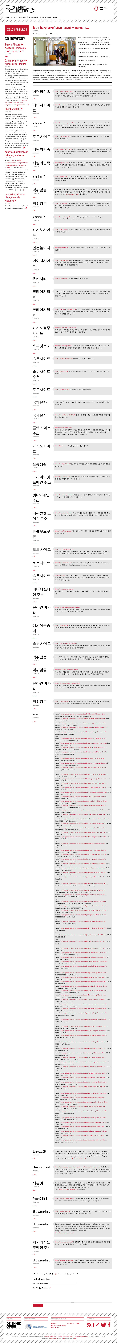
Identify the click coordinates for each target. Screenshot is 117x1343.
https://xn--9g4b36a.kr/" (62, 464)
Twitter (103, 1324)
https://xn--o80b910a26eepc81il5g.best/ (67, 607)
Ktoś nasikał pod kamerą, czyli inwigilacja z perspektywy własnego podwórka (16, 102)
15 (65, 1273)
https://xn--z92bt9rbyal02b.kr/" (65, 415)
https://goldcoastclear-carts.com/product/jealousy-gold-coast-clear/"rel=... (83, 941)
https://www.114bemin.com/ (64, 91)
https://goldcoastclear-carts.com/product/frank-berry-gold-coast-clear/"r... (83, 850)
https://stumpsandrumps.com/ (64, 1233)
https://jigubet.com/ (61, 446)
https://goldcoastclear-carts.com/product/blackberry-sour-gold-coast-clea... (84, 743)
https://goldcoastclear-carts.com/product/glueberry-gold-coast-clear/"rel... (83, 877)
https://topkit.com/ (61, 229)
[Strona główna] (20, 9)
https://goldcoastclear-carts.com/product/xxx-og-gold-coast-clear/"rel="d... (84, 1122)
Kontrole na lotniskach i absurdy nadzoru (16, 153)
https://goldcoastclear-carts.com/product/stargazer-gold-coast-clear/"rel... (83, 1077)
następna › (74, 1272)
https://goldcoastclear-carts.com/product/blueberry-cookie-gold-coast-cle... (84, 774)
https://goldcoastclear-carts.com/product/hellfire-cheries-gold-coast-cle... (83, 921)
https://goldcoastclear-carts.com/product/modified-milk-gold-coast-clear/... (84, 986)
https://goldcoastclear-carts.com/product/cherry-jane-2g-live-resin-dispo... (83, 810)
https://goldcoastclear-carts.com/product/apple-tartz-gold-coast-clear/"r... (83, 718)
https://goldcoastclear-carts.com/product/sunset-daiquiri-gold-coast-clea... (83, 1082)
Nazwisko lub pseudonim (40, 1283)
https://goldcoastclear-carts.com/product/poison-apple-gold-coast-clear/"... (84, 1013)
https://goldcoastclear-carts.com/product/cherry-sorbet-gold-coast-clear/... (83, 814)
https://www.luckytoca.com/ (64, 1242)
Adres (34, 98)
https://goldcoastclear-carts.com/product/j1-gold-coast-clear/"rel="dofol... (83, 935)
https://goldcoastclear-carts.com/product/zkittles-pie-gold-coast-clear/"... (83, 1135)
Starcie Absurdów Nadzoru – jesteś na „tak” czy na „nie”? (15, 48)
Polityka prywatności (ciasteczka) (58, 1326)
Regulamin (22, 17)
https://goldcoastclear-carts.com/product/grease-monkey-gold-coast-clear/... (84, 910)
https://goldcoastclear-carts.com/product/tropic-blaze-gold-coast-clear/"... (83, 1097)
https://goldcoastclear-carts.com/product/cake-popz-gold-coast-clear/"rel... (84, 792)
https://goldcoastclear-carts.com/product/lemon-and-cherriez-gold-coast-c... (84, 953)
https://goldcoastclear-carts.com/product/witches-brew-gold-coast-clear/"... (84, 1118)
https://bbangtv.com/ (61, 625)
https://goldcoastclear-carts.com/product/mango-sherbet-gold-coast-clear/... (84, 973)
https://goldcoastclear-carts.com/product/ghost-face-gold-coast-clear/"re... (83, 872)
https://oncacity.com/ (61, 278)
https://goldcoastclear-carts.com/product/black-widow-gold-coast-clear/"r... (84, 738)
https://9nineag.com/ (61, 371)
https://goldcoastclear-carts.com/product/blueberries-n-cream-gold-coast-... (84, 763)
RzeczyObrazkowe (54, 1338)
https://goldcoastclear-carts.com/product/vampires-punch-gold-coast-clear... (84, 1102)
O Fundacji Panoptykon (48, 17)
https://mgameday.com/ (62, 389)
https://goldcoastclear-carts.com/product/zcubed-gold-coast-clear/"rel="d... (84, 1131)
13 (58, 1273)
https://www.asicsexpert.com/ (64, 217)
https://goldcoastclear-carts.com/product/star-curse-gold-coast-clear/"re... (83, 1066)
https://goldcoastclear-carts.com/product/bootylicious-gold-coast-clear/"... (84, 783)
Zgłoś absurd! (17, 30)
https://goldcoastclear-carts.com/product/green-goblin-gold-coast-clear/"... (84, 915)
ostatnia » (78, 1272)
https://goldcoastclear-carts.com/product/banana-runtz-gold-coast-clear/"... (84, 732)
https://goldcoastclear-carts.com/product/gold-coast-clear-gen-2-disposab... (84, 901)
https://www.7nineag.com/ (63, 531)
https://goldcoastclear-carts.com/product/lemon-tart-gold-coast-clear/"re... (83, 957)
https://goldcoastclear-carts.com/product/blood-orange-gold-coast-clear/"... (84, 747)
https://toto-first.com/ (61, 105)
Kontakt (54, 1323)
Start (7, 17)
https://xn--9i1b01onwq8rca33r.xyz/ (66, 669)
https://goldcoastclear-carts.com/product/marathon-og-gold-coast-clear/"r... (84, 977)
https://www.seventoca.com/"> (68, 1189)
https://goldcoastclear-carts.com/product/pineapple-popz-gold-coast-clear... (84, 1008)
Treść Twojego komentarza (42, 1288)
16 (68, 1273)
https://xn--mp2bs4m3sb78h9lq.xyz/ (66, 643)
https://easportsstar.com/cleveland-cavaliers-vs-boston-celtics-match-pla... (78, 1167)
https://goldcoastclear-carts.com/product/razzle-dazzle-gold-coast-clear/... (83, 1042)
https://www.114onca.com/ (63, 149)
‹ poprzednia (38, 1272)
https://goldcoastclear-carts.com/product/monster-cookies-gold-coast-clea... (84, 990)
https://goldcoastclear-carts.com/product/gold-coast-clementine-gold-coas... (84, 906)
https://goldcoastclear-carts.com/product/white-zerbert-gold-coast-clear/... (83, 1106)
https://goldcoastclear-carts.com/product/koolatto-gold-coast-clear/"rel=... (83, 948)
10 (50, 1273)
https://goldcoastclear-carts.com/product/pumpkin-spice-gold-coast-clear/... (84, 1026)
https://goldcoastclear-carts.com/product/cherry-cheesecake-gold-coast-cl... (84, 805)
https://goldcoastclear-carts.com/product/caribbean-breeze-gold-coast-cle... (84, 796)
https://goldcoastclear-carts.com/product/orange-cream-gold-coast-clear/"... (84, 1004)
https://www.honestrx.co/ (63, 1211)
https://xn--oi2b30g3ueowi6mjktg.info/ (67, 683)
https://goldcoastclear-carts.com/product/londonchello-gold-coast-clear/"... (84, 966)
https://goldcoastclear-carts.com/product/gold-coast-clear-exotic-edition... (83, 895)
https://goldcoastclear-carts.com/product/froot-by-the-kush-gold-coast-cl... (84, 854)
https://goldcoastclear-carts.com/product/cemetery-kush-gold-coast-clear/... (84, 801)
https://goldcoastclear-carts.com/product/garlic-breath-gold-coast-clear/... (83, 863)
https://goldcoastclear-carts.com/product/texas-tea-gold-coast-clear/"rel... (83, 1086)
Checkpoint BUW (14, 109)
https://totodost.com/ (61, 247)
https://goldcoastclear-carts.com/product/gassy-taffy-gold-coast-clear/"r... (83, 868)
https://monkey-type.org (78, 1158)
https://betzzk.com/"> (72, 194)
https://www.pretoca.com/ (63, 477)
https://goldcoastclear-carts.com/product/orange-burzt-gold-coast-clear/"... (84, 999)
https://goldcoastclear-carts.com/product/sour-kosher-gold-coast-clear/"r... (83, 1057)
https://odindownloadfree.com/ (64, 1198)
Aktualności (33, 17)
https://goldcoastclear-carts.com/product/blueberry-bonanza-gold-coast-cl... (84, 767)
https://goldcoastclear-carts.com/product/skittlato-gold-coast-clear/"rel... (83, 1053)
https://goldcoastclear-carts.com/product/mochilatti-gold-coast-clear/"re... (83, 981)
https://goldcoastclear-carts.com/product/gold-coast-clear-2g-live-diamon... (84, 883)
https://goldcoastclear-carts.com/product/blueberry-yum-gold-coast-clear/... (84, 779)
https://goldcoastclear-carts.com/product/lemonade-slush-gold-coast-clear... (84, 961)
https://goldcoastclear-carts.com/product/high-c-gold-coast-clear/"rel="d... (83, 928)
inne (34, 84)
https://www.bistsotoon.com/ (64, 563)
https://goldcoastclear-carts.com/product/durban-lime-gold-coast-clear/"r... (84, 837)
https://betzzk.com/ (61, 203)
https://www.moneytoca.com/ (64, 589)
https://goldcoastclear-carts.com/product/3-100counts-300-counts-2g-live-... (84, 714)
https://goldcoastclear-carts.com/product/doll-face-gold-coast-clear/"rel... (83, 832)
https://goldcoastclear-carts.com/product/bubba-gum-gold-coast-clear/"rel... (84, 787)
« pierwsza (35, 1272)
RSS (89, 1324)
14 (61, 1273)
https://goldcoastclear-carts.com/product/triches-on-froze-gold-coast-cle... (83, 1093)
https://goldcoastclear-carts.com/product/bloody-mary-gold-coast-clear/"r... (84, 752)
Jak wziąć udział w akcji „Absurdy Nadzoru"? (15, 197)
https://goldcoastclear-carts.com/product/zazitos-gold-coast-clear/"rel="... (83, 1126)
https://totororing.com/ (62, 260)
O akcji (13, 17)
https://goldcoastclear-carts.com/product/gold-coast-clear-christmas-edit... (83, 890)
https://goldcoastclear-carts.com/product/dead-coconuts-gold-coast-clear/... (84, 828)
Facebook (109, 1324)
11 (52, 1273)
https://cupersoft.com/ (62, 163)
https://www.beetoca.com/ (63, 513)
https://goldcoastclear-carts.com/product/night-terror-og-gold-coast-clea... (83, 995)
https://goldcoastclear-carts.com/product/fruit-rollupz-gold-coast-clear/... (83, 859)
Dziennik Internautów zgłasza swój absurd (16, 62)
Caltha (63, 1338)
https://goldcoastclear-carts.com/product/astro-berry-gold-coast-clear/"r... (83, 723)
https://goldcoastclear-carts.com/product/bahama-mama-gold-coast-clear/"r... (84, 727)
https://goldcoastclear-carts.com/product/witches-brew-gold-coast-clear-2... (84, 1111)
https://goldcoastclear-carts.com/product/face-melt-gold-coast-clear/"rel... (83, 843)
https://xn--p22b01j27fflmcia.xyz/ (65, 327)
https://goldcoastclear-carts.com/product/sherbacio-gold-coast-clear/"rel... (83, 1048)
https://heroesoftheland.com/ (64, 358)
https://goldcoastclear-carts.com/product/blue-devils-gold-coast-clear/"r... (83, 758)
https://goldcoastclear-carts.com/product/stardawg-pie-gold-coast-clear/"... (84, 1073)
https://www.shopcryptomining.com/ (66, 123)
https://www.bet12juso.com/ (64, 495)
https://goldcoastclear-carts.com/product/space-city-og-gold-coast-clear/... (83, 1062)
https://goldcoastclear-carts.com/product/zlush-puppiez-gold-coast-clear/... (84, 1140)
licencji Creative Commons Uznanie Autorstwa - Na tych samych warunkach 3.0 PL (67, 1336)
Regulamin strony (73, 1323)
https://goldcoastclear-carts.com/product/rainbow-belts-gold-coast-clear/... (84, 1030)
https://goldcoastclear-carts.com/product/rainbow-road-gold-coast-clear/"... (84, 1035)
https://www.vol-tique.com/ (63, 176)
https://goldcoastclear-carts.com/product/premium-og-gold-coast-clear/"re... (84, 1019)
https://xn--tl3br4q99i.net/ (63, 345)
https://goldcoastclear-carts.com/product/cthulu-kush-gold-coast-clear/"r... (83, 823)
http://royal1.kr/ (60, 575)
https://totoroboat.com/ (62, 136)
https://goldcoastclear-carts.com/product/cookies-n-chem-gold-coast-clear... (84, 819)
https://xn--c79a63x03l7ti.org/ (64, 549)
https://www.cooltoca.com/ (63, 427)
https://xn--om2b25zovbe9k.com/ (65, 309)
